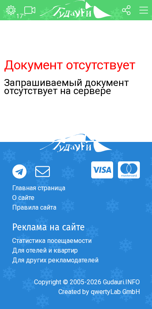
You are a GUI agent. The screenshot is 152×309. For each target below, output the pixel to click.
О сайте (23, 198)
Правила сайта (34, 207)
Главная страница (38, 188)
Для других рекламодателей (55, 260)
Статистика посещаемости (52, 241)
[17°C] (8, 10)
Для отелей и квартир (45, 250)
